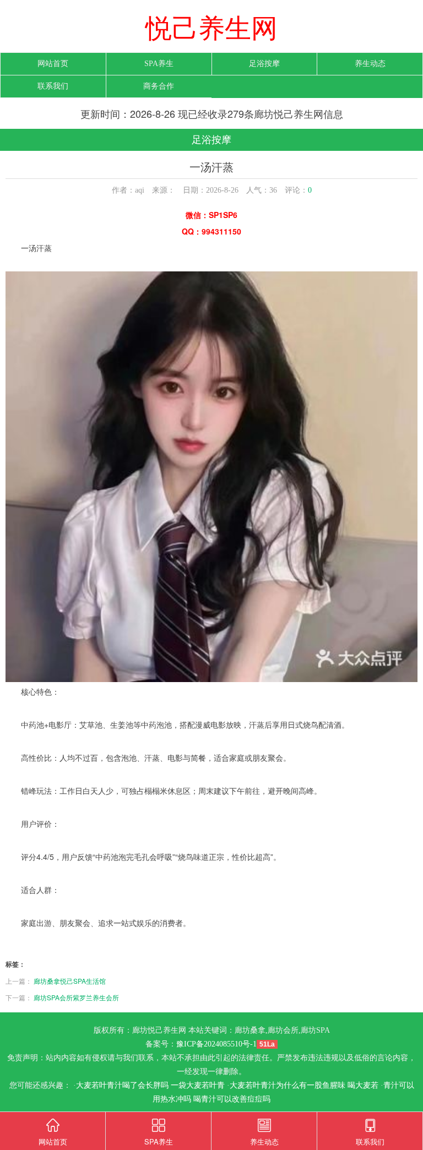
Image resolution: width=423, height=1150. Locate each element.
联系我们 (52, 86)
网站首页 (52, 63)
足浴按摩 (264, 63)
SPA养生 (158, 63)
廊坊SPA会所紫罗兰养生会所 (76, 997)
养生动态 (370, 63)
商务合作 (158, 86)
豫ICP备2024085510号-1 (216, 1044)
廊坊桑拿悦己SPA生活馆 (70, 980)
